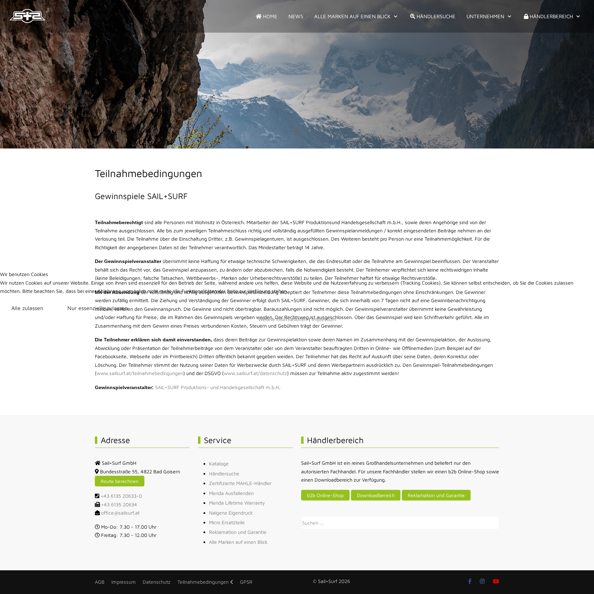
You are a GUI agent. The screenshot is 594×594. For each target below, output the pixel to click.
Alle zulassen (27, 308)
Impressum (324, 319)
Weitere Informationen (282, 319)
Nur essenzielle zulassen (97, 308)
